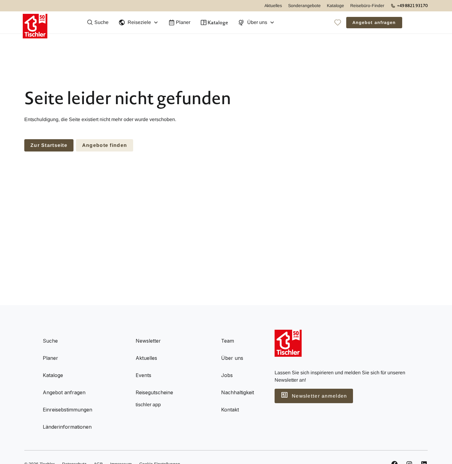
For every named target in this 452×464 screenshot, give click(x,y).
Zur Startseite (48, 145)
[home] (35, 22)
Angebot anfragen (374, 22)
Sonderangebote (304, 5)
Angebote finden (104, 145)
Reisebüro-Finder (367, 5)
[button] (138, 22)
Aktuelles (273, 5)
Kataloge (335, 5)
